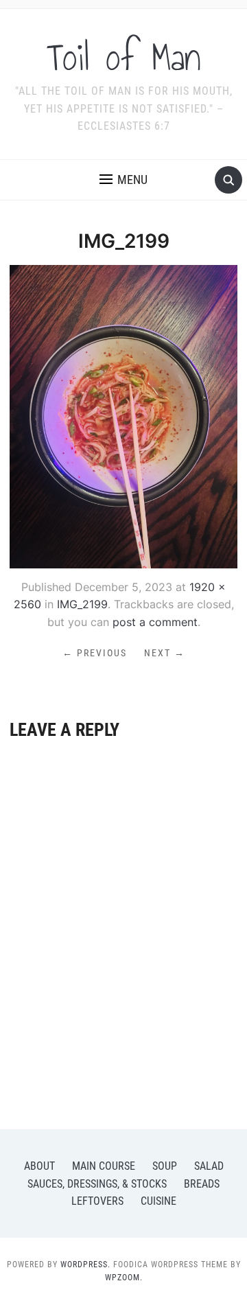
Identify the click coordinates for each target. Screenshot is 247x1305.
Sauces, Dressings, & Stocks (97, 1183)
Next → (164, 652)
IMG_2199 (82, 604)
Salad (209, 1166)
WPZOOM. (124, 1277)
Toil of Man (124, 57)
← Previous (94, 652)
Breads (202, 1183)
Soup (164, 1166)
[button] (123, 180)
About (39, 1166)
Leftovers (97, 1201)
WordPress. (85, 1264)
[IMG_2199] (123, 415)
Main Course (103, 1166)
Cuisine (158, 1201)
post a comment (155, 622)
